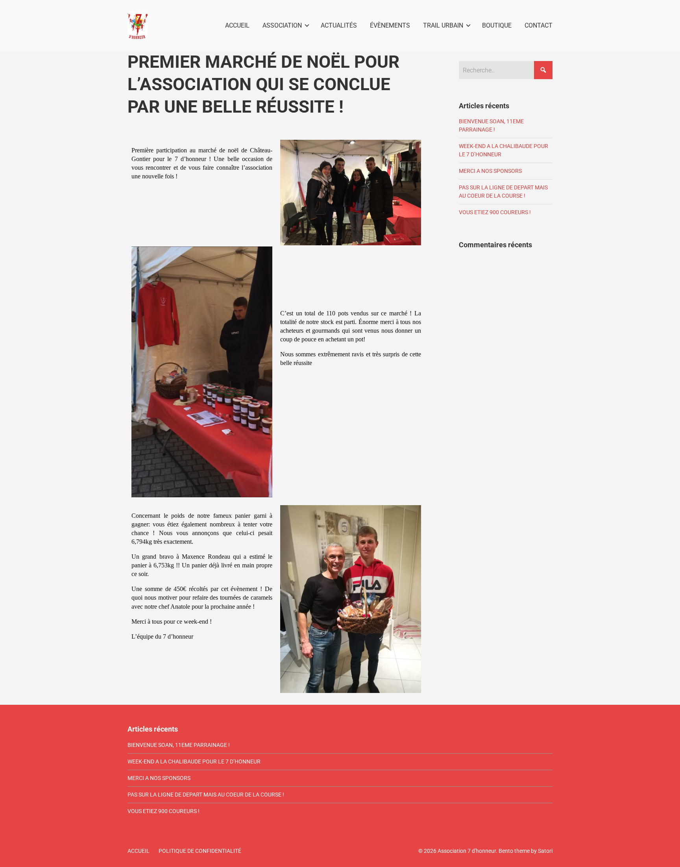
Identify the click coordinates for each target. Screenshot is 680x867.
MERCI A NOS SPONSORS (490, 171)
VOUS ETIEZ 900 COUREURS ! (495, 212)
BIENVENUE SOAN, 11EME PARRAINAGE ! (179, 745)
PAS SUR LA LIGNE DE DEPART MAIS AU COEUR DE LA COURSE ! (206, 794)
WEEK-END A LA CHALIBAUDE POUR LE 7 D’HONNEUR (194, 761)
